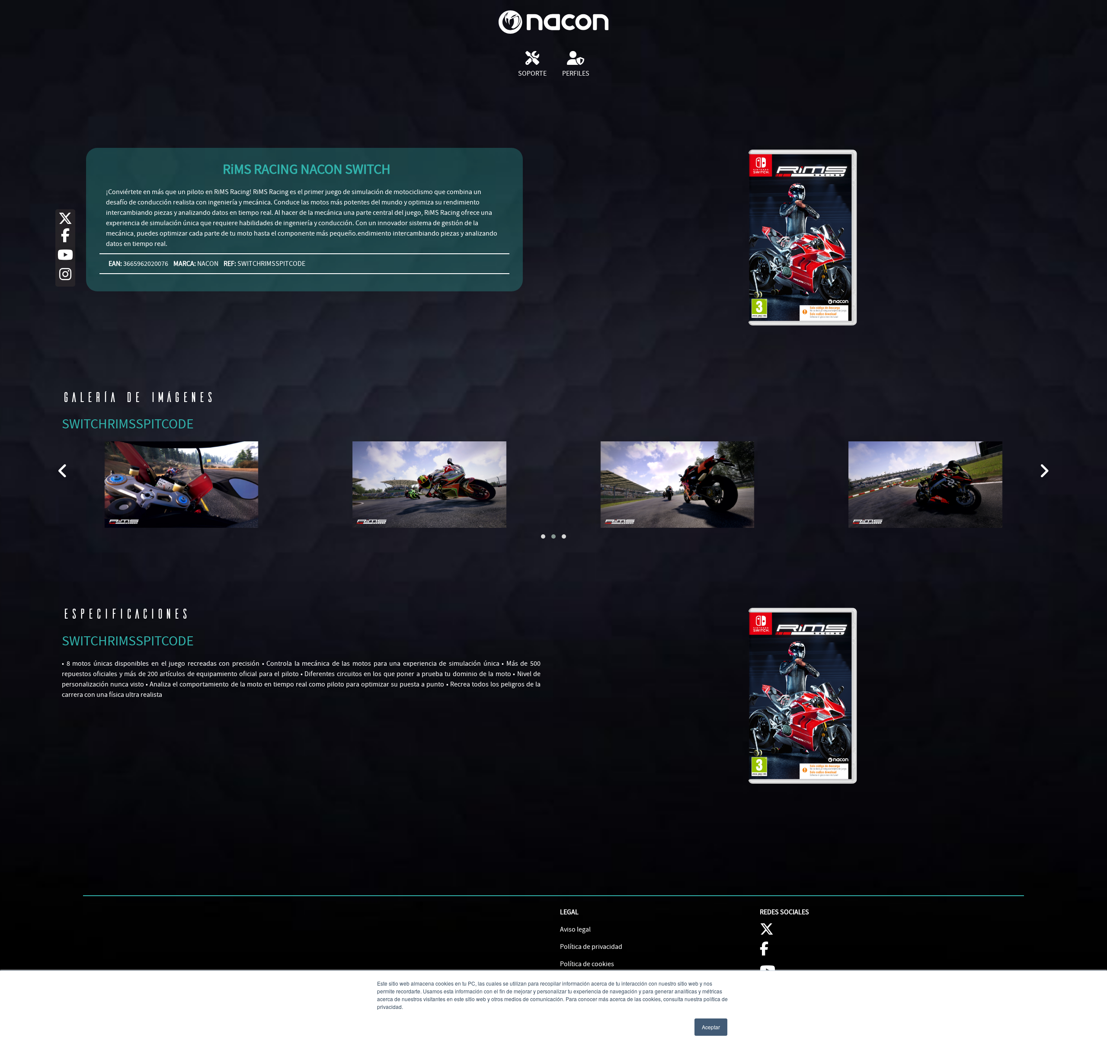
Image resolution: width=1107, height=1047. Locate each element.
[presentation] (63, 471)
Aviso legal (575, 929)
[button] (543, 536)
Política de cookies (587, 964)
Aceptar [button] (711, 1027)
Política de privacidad (591, 946)
